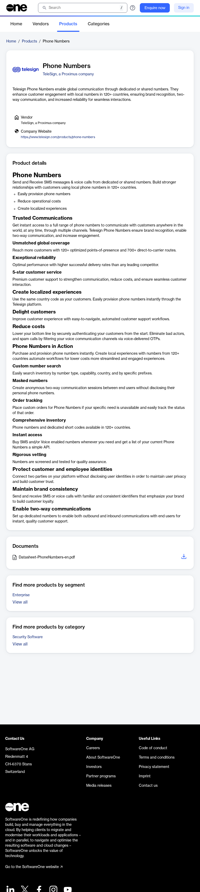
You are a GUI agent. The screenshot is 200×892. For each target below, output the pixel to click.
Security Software (27, 637)
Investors (94, 767)
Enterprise (21, 595)
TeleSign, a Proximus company (68, 74)
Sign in (183, 8)
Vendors (41, 24)
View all (20, 602)
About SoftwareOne (103, 757)
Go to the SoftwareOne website (32, 867)
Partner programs (101, 776)
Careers (93, 748)
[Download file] (184, 557)
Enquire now (155, 8)
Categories (98, 24)
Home (16, 24)
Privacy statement (154, 767)
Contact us (148, 786)
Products (68, 24)
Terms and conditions (156, 757)
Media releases (98, 786)
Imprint (145, 776)
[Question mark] (132, 8)
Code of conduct (153, 748)
